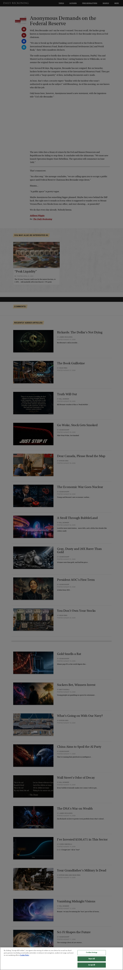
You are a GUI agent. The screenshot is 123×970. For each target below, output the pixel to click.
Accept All (91, 965)
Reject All (92, 959)
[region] (61, 958)
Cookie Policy (24, 955)
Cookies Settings (91, 952)
